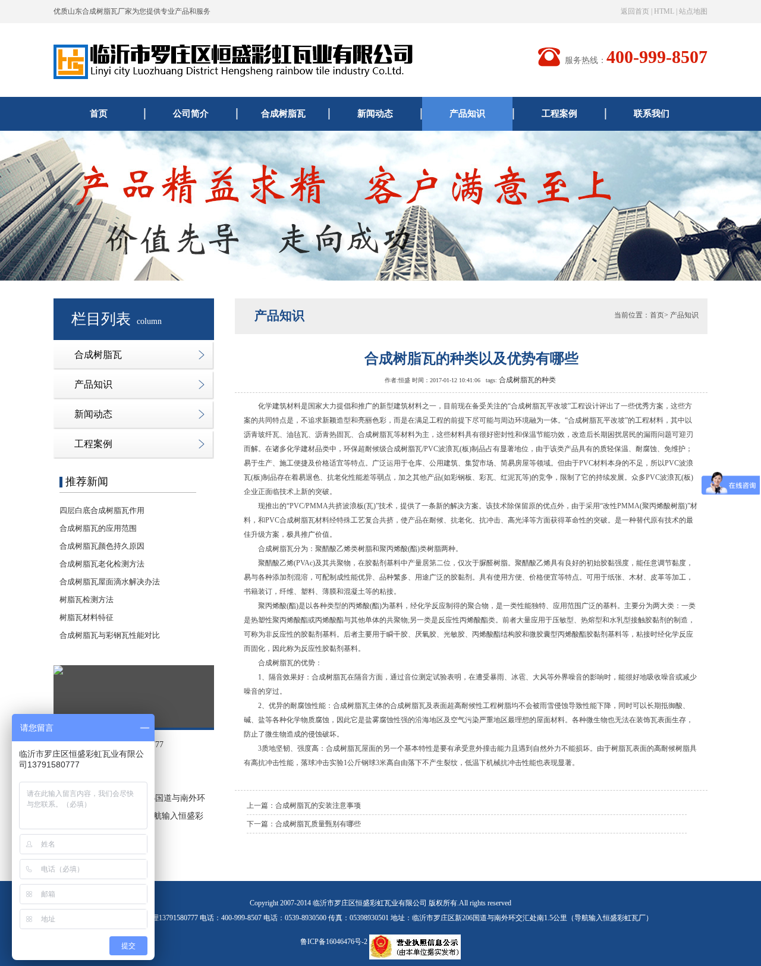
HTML (664, 11)
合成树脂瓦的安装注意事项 (318, 805)
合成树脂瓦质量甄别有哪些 (318, 824)
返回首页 (635, 11)
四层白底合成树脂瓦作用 (101, 510)
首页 (99, 113)
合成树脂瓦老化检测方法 (101, 563)
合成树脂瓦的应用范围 (98, 528)
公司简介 (191, 113)
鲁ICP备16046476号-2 (333, 941)
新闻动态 (375, 113)
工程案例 (559, 113)
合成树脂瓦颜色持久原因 (101, 546)
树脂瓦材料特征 (86, 617)
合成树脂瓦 (283, 113)
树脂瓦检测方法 (86, 599)
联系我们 (651, 113)
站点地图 (693, 11)
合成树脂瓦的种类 (527, 380)
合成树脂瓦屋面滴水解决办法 (109, 581)
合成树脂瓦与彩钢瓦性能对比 (109, 635)
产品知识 (467, 113)
